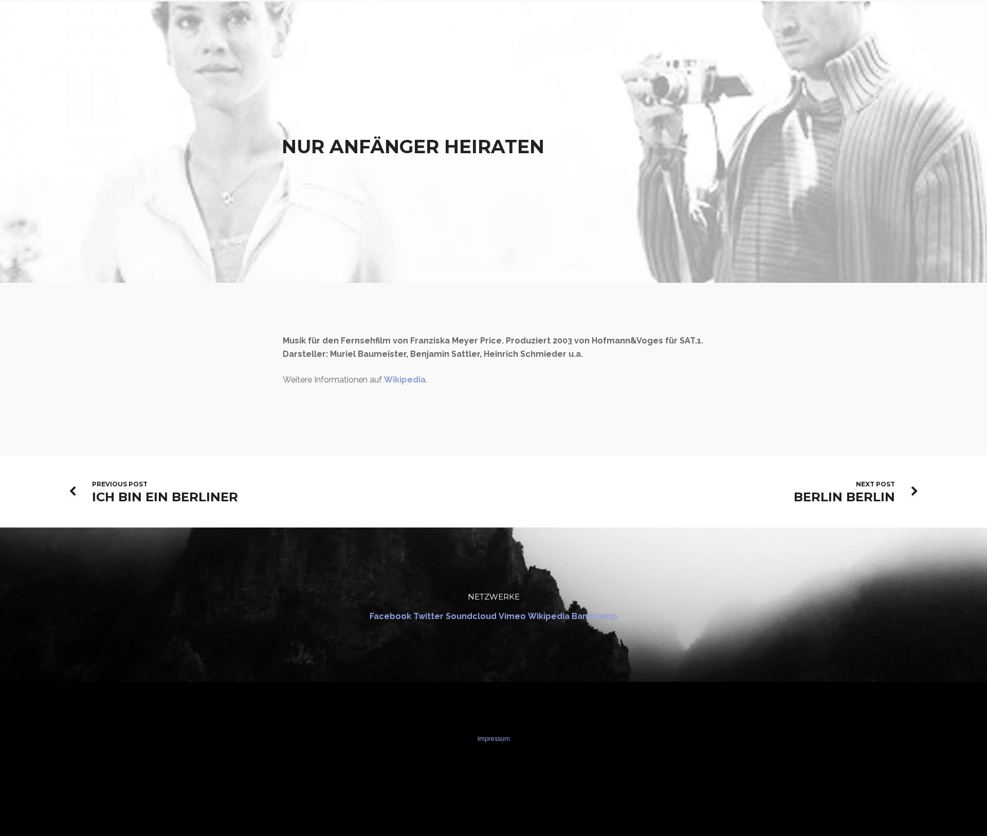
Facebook (390, 616)
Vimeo (512, 616)
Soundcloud (471, 616)
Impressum (494, 738)
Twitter (428, 616)
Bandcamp (594, 616)
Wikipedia (405, 380)
